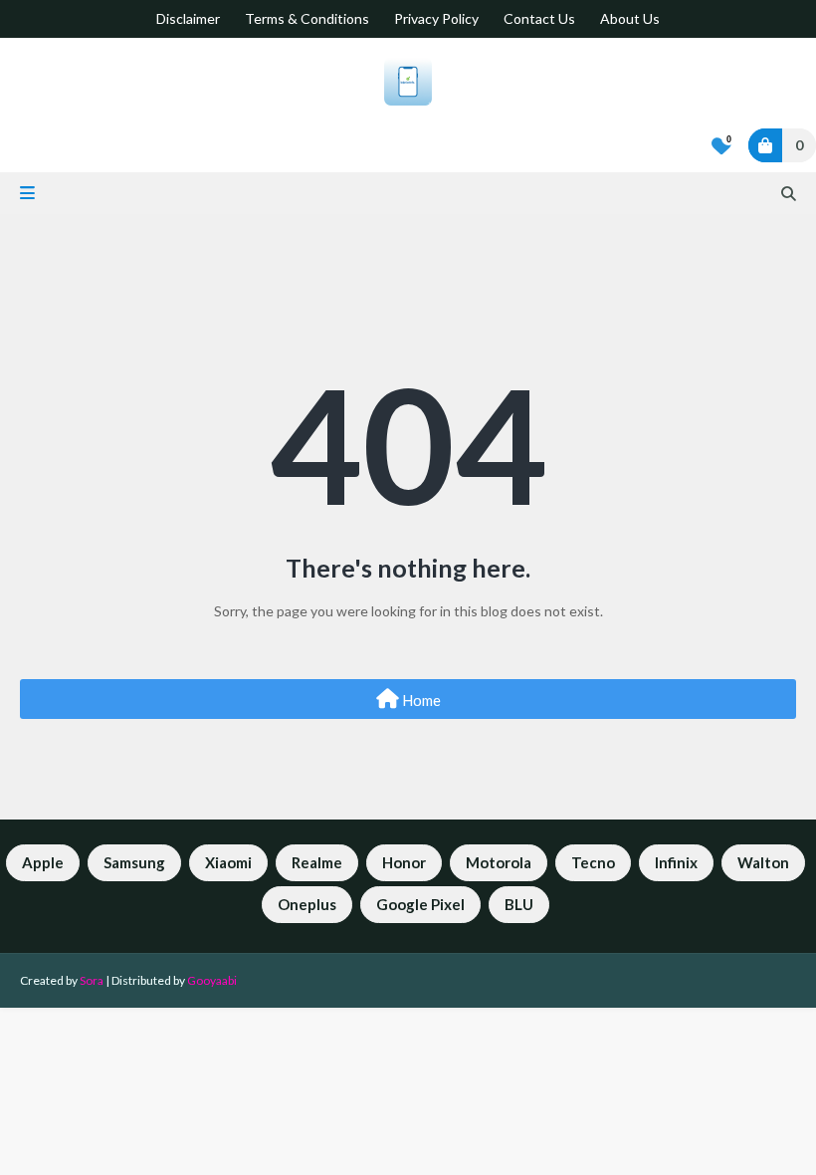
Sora (91, 980)
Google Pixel (420, 904)
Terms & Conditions (307, 18)
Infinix (676, 862)
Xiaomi (228, 862)
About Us (630, 18)
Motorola (498, 862)
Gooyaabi (212, 980)
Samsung (134, 862)
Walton (763, 862)
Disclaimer (188, 18)
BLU (519, 904)
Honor (404, 862)
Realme (317, 862)
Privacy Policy (436, 18)
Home (420, 700)
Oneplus (307, 904)
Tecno (593, 862)
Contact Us (539, 18)
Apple (43, 862)
